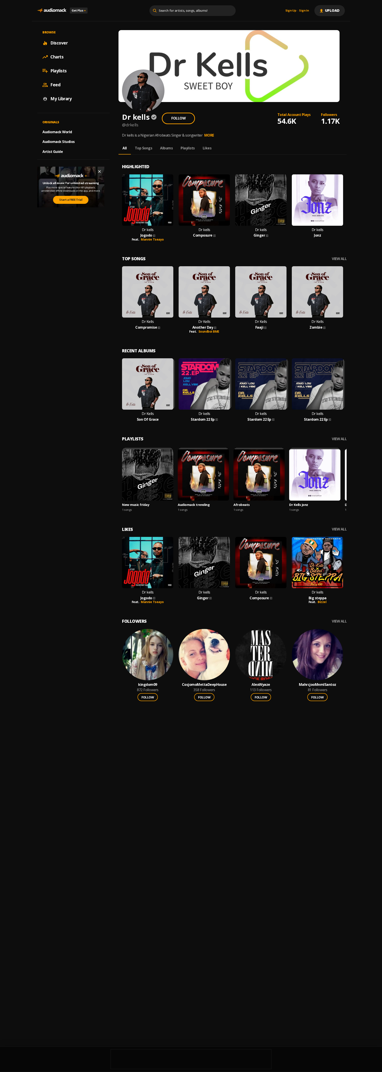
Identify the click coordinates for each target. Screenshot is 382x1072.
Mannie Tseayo (152, 239)
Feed (55, 85)
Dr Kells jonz (298, 504)
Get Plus (79, 10)
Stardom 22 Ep (203, 419)
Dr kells (148, 230)
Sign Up (290, 10)
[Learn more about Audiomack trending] (203, 475)
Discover (59, 43)
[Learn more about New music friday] (147, 475)
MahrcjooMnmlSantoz (317, 684)
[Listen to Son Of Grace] (147, 384)
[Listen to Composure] (204, 200)
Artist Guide (52, 151)
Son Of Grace (148, 419)
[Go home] (51, 10)
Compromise (146, 327)
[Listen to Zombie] (317, 292)
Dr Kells (148, 321)
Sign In (304, 10)
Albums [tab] (166, 148)
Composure (202, 235)
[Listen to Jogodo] (147, 200)
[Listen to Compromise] (147, 292)
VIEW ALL (339, 258)
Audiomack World (57, 131)
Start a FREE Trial (70, 200)
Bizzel (322, 602)
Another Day (202, 327)
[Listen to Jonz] (317, 200)
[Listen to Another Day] (204, 292)
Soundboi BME (209, 331)
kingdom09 (147, 684)
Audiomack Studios (58, 141)
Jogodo (146, 235)
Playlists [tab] (188, 148)
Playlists (58, 71)
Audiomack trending (194, 504)
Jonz (317, 235)
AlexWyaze (261, 684)
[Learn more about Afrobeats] (259, 475)
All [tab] (124, 148)
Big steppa (318, 598)
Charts (56, 57)
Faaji (259, 327)
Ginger (259, 235)
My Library (61, 99)
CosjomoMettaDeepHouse (204, 684)
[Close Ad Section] (99, 171)
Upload (332, 10)
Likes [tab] (207, 148)
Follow (178, 118)
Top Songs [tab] (143, 148)
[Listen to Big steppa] (317, 562)
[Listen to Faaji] (260, 292)
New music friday (135, 504)
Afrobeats (241, 504)
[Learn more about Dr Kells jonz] (314, 475)
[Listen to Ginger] (260, 200)
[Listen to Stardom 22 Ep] (204, 384)
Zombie (315, 327)
